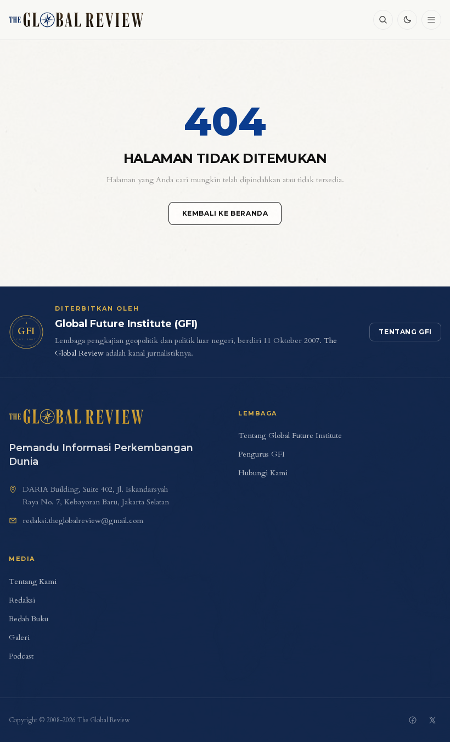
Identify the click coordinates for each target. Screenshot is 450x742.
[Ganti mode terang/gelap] (407, 20)
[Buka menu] (431, 20)
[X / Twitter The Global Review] (432, 720)
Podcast (21, 656)
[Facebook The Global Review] (412, 720)
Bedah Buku (28, 619)
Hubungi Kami (263, 473)
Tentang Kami (33, 581)
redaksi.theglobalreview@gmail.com (82, 520)
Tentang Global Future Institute (290, 435)
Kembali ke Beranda (225, 213)
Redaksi (22, 600)
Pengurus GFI (261, 454)
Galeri (19, 637)
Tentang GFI (405, 332)
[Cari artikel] (383, 20)
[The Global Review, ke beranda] (76, 19)
